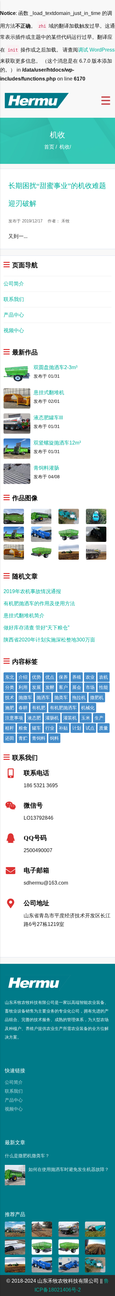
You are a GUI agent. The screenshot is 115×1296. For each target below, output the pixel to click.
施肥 (9, 707)
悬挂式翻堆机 (49, 392)
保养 (63, 677)
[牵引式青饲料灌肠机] (68, 1264)
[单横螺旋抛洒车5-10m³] (41, 551)
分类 (9, 687)
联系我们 (14, 299)
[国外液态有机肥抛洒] (95, 1246)
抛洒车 (43, 697)
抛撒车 (25, 697)
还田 (9, 738)
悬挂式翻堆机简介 (24, 615)
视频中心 (14, 330)
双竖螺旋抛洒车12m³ (57, 442)
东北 (9, 677)
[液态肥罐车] (15, 1228)
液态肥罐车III (48, 417)
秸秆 (9, 728)
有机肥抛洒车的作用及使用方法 (39, 603)
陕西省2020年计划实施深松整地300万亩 (49, 639)
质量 (103, 728)
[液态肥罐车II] (68, 1228)
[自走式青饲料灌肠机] (41, 533)
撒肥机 (96, 697)
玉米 (85, 717)
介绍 (23, 677)
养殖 (76, 677)
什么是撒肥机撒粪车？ (27, 1155)
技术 (9, 697)
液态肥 (34, 717)
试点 (90, 728)
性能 (103, 687)
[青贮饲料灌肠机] (96, 533)
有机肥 (38, 707)
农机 (103, 677)
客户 (63, 687)
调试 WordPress (96, 50)
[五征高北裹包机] (68, 516)
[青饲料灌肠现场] (15, 1246)
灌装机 (70, 717)
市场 (90, 687)
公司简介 (14, 283)
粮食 (23, 728)
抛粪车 (61, 697)
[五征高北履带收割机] (95, 1228)
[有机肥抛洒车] (68, 551)
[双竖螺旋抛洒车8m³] (14, 516)
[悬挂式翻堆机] (14, 551)
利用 (23, 687)
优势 (36, 677)
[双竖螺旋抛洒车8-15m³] (41, 516)
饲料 (54, 738)
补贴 (63, 728)
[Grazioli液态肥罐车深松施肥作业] (42, 1228)
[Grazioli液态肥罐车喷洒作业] (96, 551)
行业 (49, 728)
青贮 (23, 738)
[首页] (37, 100)
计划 (76, 728)
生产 (99, 717)
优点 (49, 677)
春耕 (23, 707)
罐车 (36, 728)
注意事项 (14, 717)
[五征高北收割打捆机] (96, 516)
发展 (36, 687)
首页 (49, 147)
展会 (76, 687)
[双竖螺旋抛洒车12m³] (14, 533)
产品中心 (14, 315)
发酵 (49, 687)
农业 (90, 677)
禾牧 (65, 221)
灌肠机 (52, 717)
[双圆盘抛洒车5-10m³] (68, 533)
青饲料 (38, 738)
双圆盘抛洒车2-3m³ (55, 367)
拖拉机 (79, 697)
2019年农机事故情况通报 (32, 591)
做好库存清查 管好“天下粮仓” (36, 627)
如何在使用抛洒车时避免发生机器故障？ (68, 1169)
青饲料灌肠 (46, 468)
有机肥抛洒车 (63, 707)
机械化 (88, 707)
